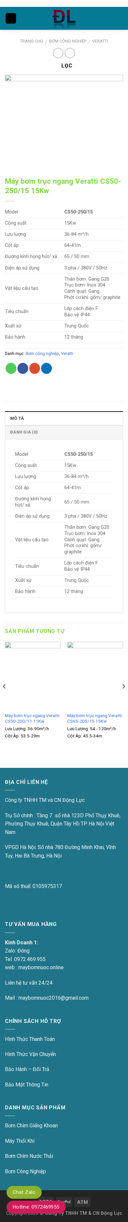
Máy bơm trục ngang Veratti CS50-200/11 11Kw (32, 718)
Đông (23, 951)
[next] (123, 699)
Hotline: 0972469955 (36, 1207)
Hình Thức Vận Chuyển (30, 1054)
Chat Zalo (24, 1192)
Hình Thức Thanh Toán (30, 1039)
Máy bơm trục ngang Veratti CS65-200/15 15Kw (94, 718)
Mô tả (17, 418)
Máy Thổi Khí (19, 1141)
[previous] (4, 699)
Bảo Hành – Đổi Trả (27, 1069)
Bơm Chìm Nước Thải (29, 1156)
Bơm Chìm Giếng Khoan (31, 1125)
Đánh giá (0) (24, 432)
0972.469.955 (30, 959)
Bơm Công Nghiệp (25, 1171)
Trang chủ (31, 41)
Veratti (100, 41)
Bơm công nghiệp (67, 41)
